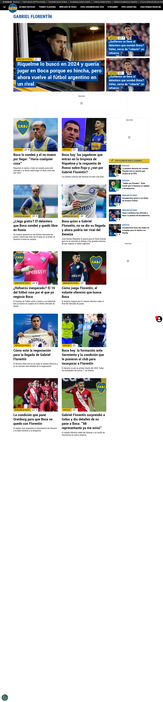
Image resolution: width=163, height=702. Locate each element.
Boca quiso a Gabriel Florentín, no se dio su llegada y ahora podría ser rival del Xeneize (83, 228)
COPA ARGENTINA (129, 7)
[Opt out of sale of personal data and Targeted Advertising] (5, 697)
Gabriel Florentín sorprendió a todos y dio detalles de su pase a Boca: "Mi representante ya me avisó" (83, 421)
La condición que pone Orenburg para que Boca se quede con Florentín (32, 419)
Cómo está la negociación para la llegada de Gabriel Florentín (32, 355)
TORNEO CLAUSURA (47, 7)
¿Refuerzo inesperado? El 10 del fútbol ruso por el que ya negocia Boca (34, 292)
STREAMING (112, 7)
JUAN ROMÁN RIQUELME (150, 7)
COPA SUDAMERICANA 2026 (92, 7)
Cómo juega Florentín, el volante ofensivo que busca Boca (81, 292)
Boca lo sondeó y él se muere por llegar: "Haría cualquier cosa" (34, 159)
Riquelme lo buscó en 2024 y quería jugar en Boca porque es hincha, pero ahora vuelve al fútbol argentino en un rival (59, 74)
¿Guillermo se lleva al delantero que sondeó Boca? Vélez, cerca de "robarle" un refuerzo (126, 47)
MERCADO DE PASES (68, 7)
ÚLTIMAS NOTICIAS (27, 7)
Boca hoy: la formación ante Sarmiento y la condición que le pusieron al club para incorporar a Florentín (83, 357)
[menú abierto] (4, 7)
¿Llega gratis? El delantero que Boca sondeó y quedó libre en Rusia (35, 225)
